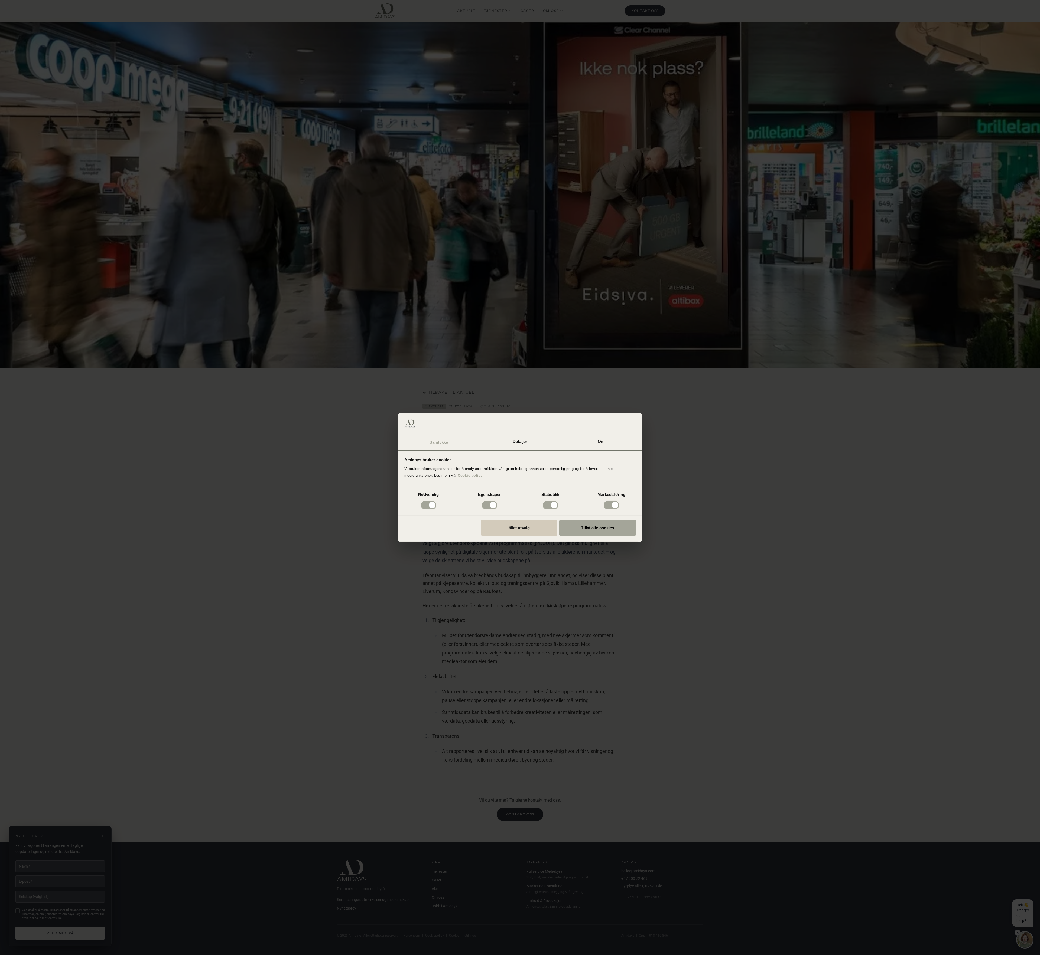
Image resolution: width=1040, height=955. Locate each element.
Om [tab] (601, 441)
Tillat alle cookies (597, 527)
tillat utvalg (519, 527)
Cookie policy (470, 475)
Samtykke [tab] (439, 442)
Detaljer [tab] (520, 441)
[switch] (489, 505)
